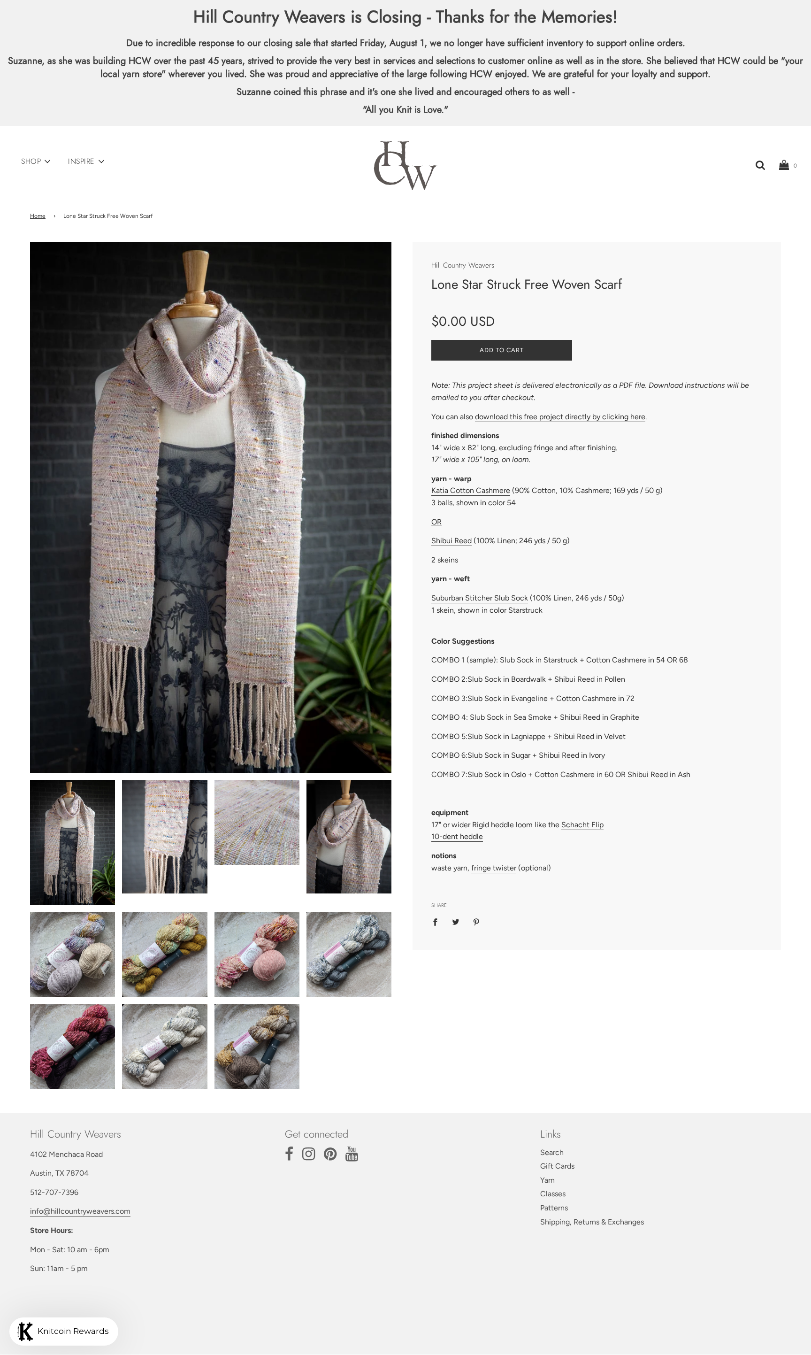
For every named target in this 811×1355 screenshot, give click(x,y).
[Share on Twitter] (455, 922)
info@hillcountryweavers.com (80, 1211)
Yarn (547, 1180)
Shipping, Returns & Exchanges (592, 1221)
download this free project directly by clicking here (560, 416)
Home (38, 216)
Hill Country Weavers (462, 265)
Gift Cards (557, 1166)
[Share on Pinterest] (476, 922)
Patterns (554, 1207)
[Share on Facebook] (437, 922)
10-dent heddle (457, 836)
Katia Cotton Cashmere (470, 490)
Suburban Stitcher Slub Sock (479, 597)
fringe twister (493, 867)
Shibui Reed (451, 540)
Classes (553, 1193)
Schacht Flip (582, 824)
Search (552, 1152)
